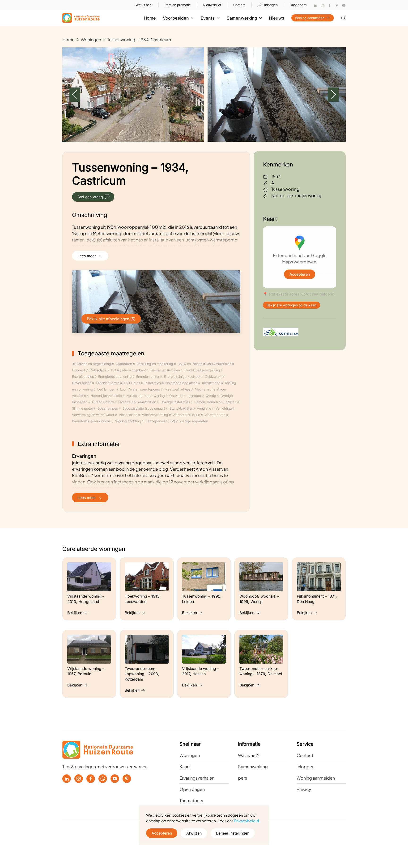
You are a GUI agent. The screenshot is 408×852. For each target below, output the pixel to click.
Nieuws (276, 18)
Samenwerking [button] (242, 18)
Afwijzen (194, 833)
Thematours (191, 800)
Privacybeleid (246, 820)
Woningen (189, 755)
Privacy (304, 789)
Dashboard (298, 5)
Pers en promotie (178, 5)
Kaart (184, 766)
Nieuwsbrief (212, 5)
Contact (239, 5)
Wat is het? (144, 5)
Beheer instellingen (232, 833)
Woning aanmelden (309, 18)
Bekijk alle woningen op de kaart (292, 305)
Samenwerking (253, 766)
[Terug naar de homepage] (81, 18)
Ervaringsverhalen (196, 778)
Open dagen (192, 789)
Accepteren (299, 274)
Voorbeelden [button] (176, 18)
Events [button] (208, 18)
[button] (343, 18)
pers (242, 778)
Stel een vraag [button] (90, 197)
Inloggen (271, 5)
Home (150, 18)
